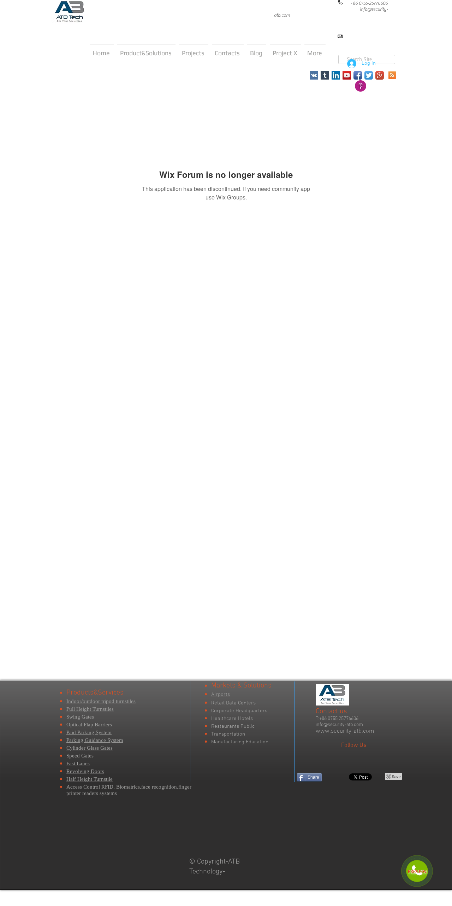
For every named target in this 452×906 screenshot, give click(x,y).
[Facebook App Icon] (357, 75)
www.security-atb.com (345, 731)
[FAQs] (360, 86)
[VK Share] (344, 776)
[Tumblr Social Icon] (325, 75)
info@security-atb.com (339, 725)
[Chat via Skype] (373, 42)
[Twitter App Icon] (368, 75)
